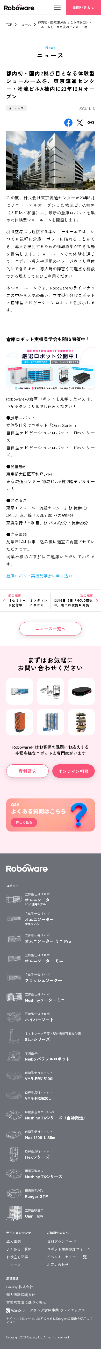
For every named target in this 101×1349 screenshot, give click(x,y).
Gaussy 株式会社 (19, 1286)
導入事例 (13, 1241)
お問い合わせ (83, 7)
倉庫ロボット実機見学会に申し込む (39, 575)
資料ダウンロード (61, 1241)
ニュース (25, 24)
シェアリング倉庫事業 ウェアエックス (53, 1310)
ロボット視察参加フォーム (68, 1249)
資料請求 (27, 771)
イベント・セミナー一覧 (67, 1256)
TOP (9, 24)
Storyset (62, 1318)
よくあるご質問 (19, 1249)
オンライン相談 (73, 771)
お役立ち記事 (17, 1256)
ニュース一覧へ (50, 628)
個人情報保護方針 (20, 1294)
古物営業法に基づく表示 (26, 1302)
